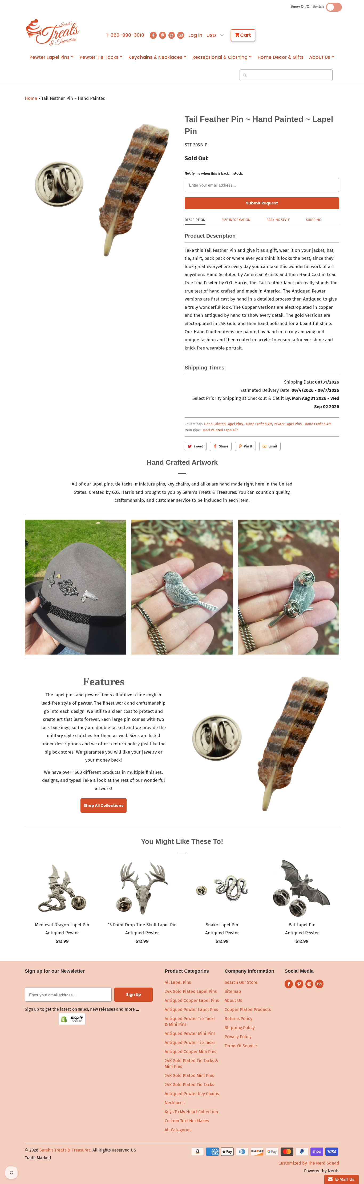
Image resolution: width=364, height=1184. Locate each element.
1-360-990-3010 (125, 35)
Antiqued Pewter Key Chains (192, 1093)
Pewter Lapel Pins (50, 57)
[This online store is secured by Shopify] (72, 1023)
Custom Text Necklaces (187, 1120)
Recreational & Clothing (220, 57)
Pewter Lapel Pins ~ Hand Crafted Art (302, 424)
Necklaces (174, 1102)
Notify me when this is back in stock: (214, 173)
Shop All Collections (103, 805)
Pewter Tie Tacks (99, 57)
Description (195, 220)
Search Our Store (241, 982)
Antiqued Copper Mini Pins (190, 1051)
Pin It (248, 446)
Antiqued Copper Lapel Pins (192, 1000)
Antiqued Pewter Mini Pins (190, 1033)
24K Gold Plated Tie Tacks (189, 1084)
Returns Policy (238, 1018)
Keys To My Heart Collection (191, 1111)
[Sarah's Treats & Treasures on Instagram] (171, 35)
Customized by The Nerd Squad (308, 1163)
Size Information (235, 220)
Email (272, 446)
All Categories (178, 1129)
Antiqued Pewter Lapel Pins (191, 1009)
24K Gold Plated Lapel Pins (191, 991)
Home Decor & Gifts (281, 57)
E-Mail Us (344, 1179)
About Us (319, 57)
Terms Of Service (241, 1045)
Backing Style (278, 220)
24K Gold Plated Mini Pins (189, 1075)
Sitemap (233, 991)
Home (31, 98)
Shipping (313, 220)
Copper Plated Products (248, 1009)
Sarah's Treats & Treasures (64, 1150)
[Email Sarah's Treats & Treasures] (180, 35)
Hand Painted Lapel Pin (219, 430)
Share (223, 446)
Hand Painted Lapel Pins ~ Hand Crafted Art (238, 424)
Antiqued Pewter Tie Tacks (190, 1042)
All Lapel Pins (178, 982)
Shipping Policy (240, 1027)
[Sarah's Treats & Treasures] (53, 32)
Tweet (198, 446)
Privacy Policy (238, 1036)
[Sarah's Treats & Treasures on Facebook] (153, 35)
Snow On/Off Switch (308, 7)
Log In (195, 35)
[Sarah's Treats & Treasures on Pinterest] (162, 35)
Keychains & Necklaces (155, 57)
